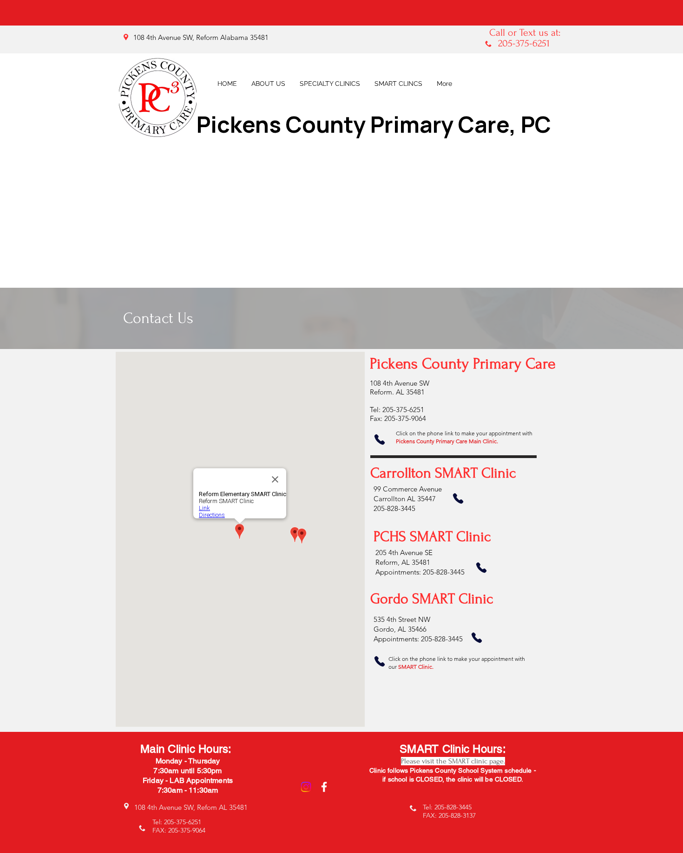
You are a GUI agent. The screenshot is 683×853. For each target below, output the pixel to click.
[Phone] (380, 439)
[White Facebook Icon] (324, 787)
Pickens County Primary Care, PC (374, 124)
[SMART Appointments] (477, 638)
